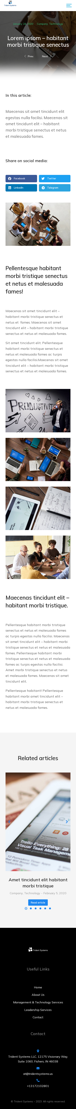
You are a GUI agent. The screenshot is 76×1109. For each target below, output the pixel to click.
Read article (38, 902)
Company (42, 23)
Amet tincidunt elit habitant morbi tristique (38, 883)
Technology (56, 23)
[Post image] (38, 822)
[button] (69, 5)
